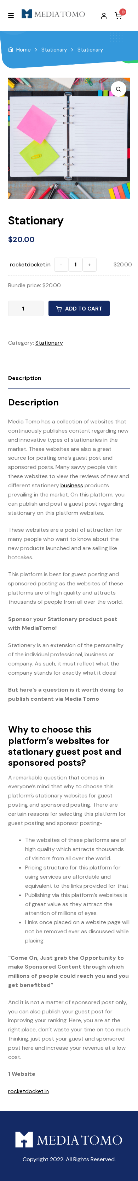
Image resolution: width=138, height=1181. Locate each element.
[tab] (69, 378)
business (72, 485)
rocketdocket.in (30, 264)
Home (23, 49)
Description (24, 378)
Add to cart (83, 308)
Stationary (54, 49)
